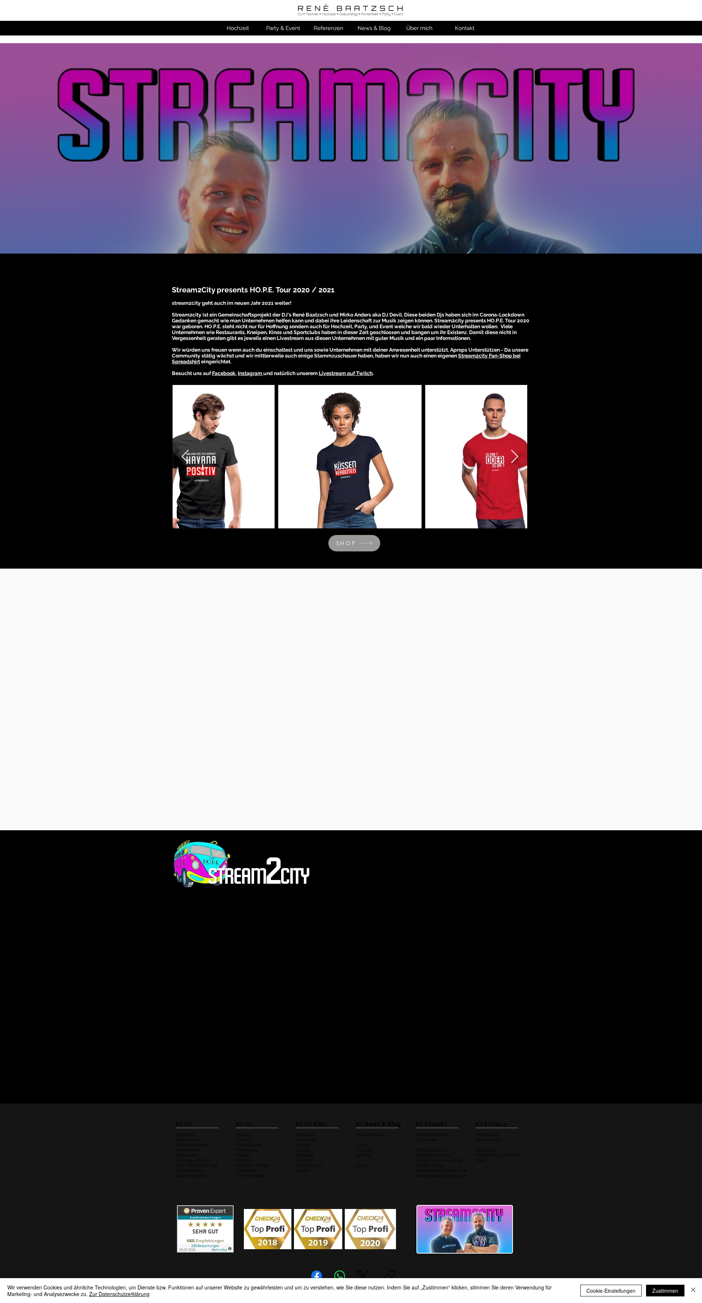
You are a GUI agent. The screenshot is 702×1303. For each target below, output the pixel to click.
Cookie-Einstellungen (610, 1290)
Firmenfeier (187, 1150)
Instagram (250, 373)
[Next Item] (514, 457)
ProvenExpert (309, 1165)
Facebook (306, 1134)
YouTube (304, 1160)
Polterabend (188, 1139)
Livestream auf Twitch (346, 373)
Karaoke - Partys (193, 1160)
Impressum (487, 1134)
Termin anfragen (432, 1134)
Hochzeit (185, 1134)
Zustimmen (665, 1290)
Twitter (303, 1144)
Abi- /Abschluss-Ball (197, 1165)
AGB (480, 1160)
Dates (362, 1144)
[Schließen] (693, 1290)
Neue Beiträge (370, 1134)
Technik (363, 1155)
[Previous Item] (185, 457)
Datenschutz (489, 1139)
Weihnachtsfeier (193, 1144)
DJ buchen (427, 1139)
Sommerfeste (189, 1170)
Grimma (244, 1139)
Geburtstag (187, 1155)
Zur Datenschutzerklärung (119, 1294)
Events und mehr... (194, 1175)
